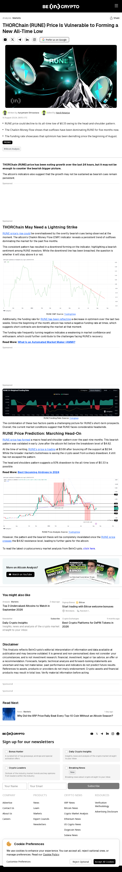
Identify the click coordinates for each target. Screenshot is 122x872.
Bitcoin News (71, 808)
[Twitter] (12, 39)
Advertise (7, 802)
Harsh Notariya (63, 113)
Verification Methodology (102, 804)
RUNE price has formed (16, 439)
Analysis (7, 18)
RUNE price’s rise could (16, 233)
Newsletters (39, 824)
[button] (31, 755)
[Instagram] (34, 39)
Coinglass (74, 418)
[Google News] (117, 733)
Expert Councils (41, 818)
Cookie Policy (51, 854)
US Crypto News (72, 824)
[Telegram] (20, 39)
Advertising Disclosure (106, 811)
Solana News (71, 835)
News (36, 802)
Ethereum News (72, 818)
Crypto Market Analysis (76, 813)
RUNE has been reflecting (56, 319)
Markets (17, 18)
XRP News (69, 802)
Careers (6, 818)
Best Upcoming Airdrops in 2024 (38, 472)
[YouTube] (5, 39)
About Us (7, 813)
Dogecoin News (72, 829)
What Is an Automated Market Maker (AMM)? (46, 342)
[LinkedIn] (27, 39)
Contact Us (8, 808)
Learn (36, 808)
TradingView (70, 314)
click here (89, 548)
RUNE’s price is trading (41, 449)
